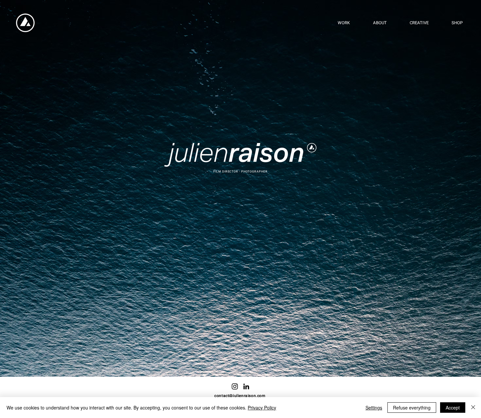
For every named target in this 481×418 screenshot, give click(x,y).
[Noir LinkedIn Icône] (246, 386)
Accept (453, 407)
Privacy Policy (262, 407)
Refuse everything (412, 407)
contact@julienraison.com (239, 396)
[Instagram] (235, 386)
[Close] (473, 407)
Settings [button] (373, 407)
